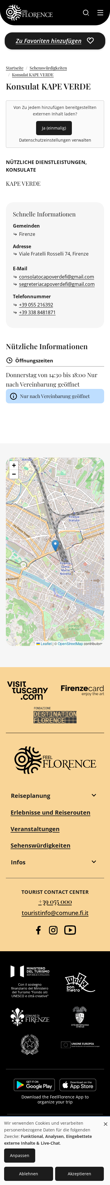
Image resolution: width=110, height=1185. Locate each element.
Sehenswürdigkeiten (48, 68)
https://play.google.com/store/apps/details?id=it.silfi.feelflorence (34, 1085)
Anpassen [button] (19, 1155)
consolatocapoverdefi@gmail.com (56, 277)
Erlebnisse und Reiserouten (50, 812)
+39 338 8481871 (37, 312)
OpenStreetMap (70, 643)
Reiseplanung (30, 796)
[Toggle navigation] (100, 13)
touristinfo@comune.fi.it (55, 913)
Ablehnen (28, 1173)
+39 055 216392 (36, 304)
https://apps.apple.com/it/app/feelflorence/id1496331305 (78, 1085)
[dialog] (55, 1151)
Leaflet (46, 643)
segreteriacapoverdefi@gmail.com (57, 284)
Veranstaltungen (35, 829)
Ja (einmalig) (54, 128)
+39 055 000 (55, 901)
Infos (18, 862)
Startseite (14, 68)
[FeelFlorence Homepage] (29, 12)
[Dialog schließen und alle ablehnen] (105, 1121)
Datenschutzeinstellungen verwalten (55, 140)
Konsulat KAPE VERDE (33, 74)
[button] (55, 546)
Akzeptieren (79, 1173)
